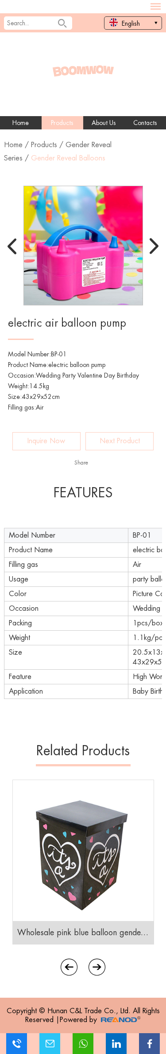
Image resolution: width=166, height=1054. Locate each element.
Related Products (83, 750)
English (130, 23)
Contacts (145, 123)
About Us (104, 123)
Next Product (120, 441)
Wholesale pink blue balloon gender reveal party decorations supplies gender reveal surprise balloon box (83, 933)
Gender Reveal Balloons (68, 158)
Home (20, 123)
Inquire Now (46, 441)
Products (62, 123)
